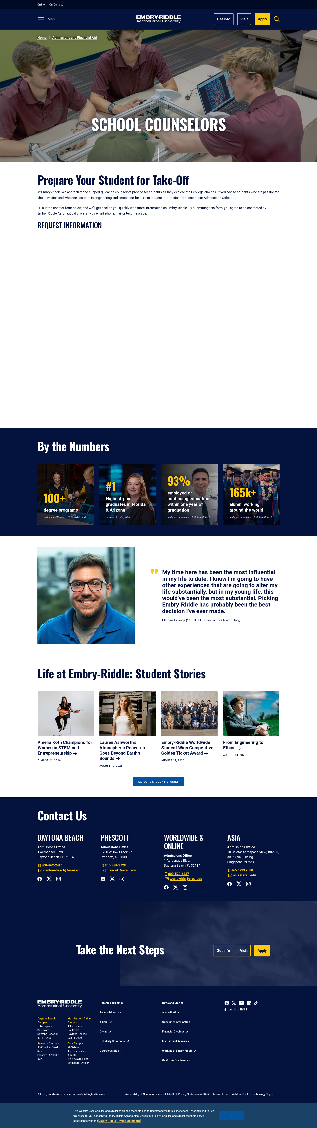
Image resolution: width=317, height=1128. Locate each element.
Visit (244, 19)
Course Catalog (109, 1050)
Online (41, 4)
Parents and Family (111, 1002)
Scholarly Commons (112, 1041)
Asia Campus (76, 1043)
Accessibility (132, 1094)
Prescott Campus (48, 1043)
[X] (49, 878)
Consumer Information (176, 1022)
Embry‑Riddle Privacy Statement (119, 1120)
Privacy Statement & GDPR (193, 1094)
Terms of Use (220, 1094)
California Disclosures (176, 1060)
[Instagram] (58, 878)
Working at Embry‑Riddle (177, 1050)
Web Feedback (240, 1094)
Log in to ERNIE (238, 1009)
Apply (262, 950)
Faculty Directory (110, 1012)
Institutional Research (175, 1041)
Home (42, 37)
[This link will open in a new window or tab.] (227, 1003)
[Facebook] (39, 878)
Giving (104, 1031)
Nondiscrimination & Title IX (159, 1094)
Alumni (104, 1022)
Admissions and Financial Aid (74, 37)
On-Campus (56, 4)
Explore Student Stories (158, 781)
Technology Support (263, 1094)
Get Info (223, 19)
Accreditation (170, 1012)
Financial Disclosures (175, 1031)
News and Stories (172, 1002)
